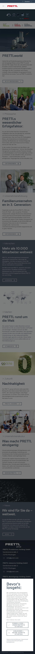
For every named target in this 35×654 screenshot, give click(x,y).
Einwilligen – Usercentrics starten (18, 625)
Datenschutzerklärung (13, 639)
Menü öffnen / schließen (3, 6)
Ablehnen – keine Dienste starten (18, 632)
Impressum (24, 639)
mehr (18, 619)
